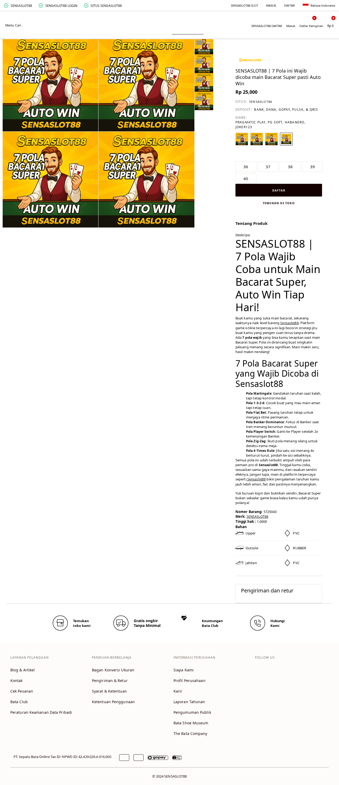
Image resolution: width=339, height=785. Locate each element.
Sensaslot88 (289, 323)
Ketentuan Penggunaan (113, 701)
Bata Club (19, 701)
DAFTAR (289, 5)
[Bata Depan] (169, 22)
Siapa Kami (183, 669)
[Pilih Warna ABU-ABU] (271, 139)
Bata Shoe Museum (190, 722)
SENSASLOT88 (260, 102)
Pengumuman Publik (192, 712)
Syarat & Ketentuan (109, 691)
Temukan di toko (279, 203)
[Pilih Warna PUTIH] (241, 139)
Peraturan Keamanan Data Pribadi (41, 712)
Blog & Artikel (22, 669)
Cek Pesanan (21, 691)
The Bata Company (190, 733)
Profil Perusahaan (189, 680)
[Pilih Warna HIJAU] (256, 139)
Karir (177, 691)
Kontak (16, 680)
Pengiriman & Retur (110, 680)
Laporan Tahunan (189, 701)
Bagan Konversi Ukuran (113, 669)
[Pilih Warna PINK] (286, 139)
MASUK (271, 5)
